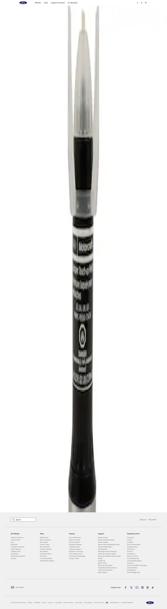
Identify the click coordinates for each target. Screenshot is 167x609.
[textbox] (23, 520)
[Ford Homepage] (150, 602)
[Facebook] (126, 587)
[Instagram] (142, 587)
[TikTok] (153, 587)
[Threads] (147, 587)
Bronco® (143, 520)
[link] (29, 602)
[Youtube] (136, 587)
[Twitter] (131, 587)
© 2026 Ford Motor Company (18, 602)
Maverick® (152, 520)
